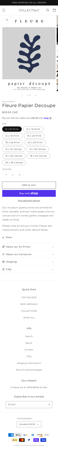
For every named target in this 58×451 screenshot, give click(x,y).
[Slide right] (35, 95)
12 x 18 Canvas (37, 149)
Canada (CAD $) (27, 424)
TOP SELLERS (29, 297)
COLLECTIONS (29, 311)
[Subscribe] (49, 404)
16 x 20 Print (34, 135)
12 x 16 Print (33, 129)
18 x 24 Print (12, 142)
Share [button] (9, 237)
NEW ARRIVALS (29, 304)
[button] (3, 10)
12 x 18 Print (12, 135)
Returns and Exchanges (29, 369)
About (29, 343)
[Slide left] (22, 95)
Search (29, 336)
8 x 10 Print (12, 129)
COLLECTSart (24, 445)
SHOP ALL (29, 317)
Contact (29, 349)
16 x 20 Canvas (13, 155)
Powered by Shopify (37, 445)
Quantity (6, 169)
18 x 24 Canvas (38, 155)
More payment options (29, 200)
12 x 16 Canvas (13, 149)
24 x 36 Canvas (14, 162)
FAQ (29, 356)
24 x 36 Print (35, 142)
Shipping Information (29, 363)
